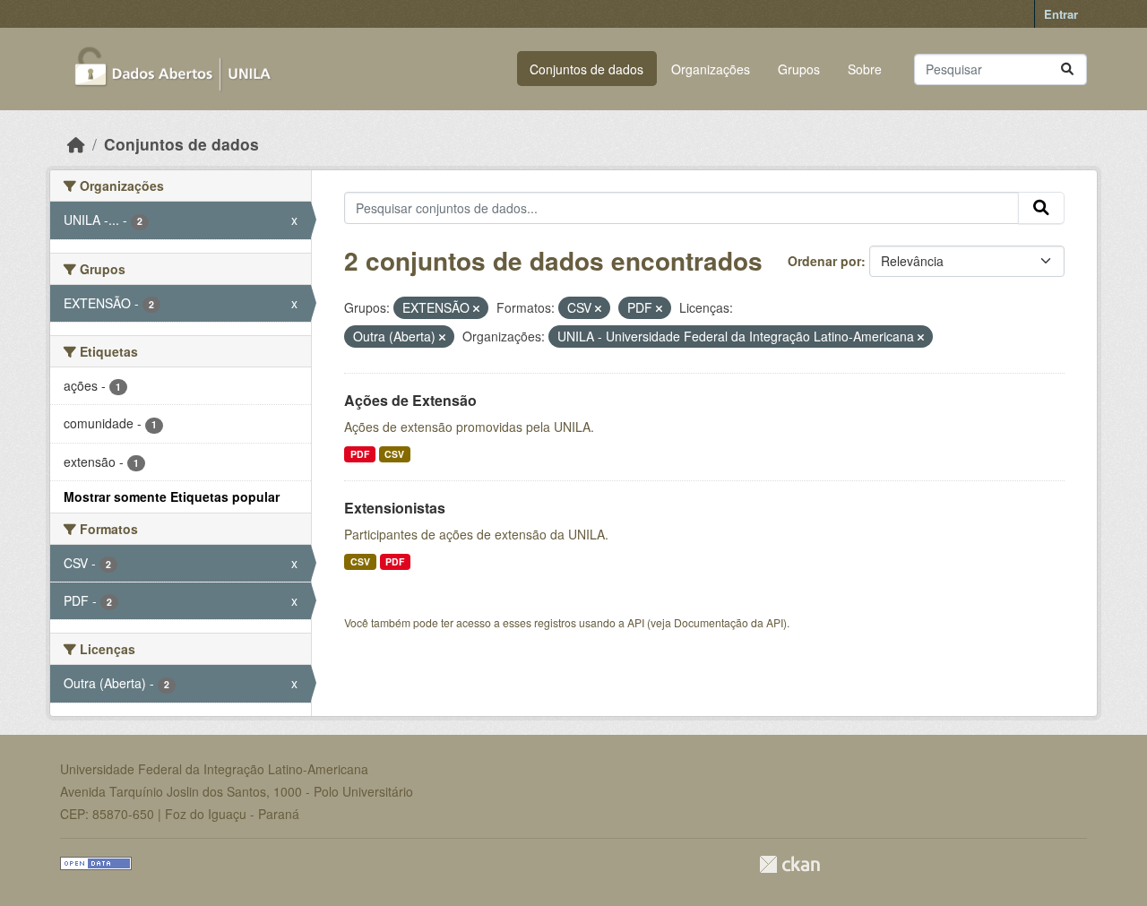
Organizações (710, 69)
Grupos (799, 69)
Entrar (1061, 13)
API (635, 622)
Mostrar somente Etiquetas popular (172, 496)
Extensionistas (394, 507)
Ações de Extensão (410, 400)
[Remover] (476, 308)
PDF (359, 454)
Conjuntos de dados (586, 69)
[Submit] (1067, 69)
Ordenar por (824, 261)
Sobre (865, 69)
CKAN (789, 864)
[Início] (76, 144)
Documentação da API (728, 622)
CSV (394, 454)
